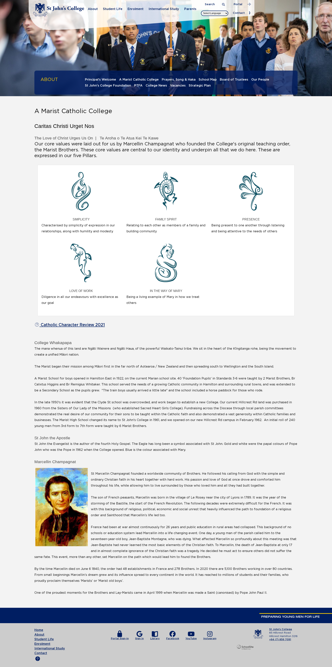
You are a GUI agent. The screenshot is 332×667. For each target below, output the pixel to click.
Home (38, 630)
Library (155, 638)
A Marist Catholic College (139, 79)
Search (210, 4)
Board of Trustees (234, 79)
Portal (238, 4)
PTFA (138, 85)
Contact (239, 13)
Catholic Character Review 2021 (72, 325)
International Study (164, 9)
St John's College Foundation (108, 85)
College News (156, 85)
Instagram (209, 638)
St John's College (280, 629)
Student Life (112, 9)
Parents (190, 9)
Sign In (139, 638)
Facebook (172, 638)
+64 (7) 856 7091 (280, 639)
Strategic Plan (200, 85)
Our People (260, 79)
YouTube (191, 638)
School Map (208, 79)
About (93, 9)
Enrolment (136, 9)
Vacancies (178, 85)
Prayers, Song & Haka (179, 79)
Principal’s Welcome (100, 79)
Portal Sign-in (120, 638)
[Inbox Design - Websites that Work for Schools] (245, 647)
